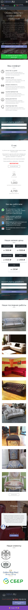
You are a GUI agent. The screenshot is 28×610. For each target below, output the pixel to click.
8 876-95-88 (19, 5)
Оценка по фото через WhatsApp (14, 56)
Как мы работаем (14, 166)
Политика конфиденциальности (8, 599)
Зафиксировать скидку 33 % (14, 46)
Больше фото (14, 494)
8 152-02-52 (5, 5)
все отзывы (14, 535)
